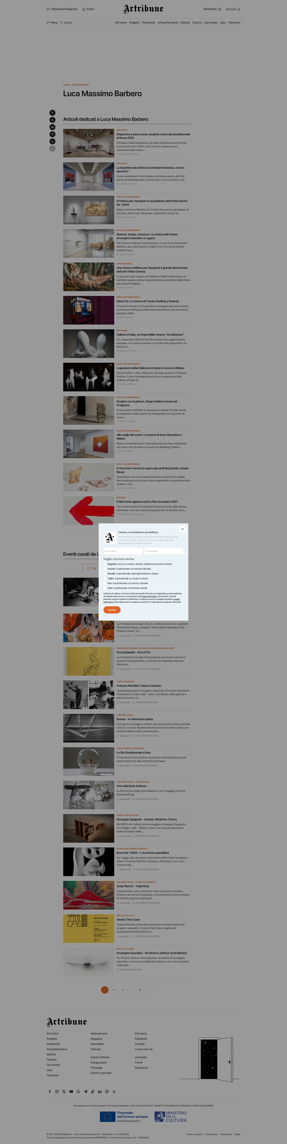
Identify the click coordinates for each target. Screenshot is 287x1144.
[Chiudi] (182, 529)
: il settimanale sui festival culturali (127, 587)
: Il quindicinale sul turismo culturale (128, 583)
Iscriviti (112, 609)
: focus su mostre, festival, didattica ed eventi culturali (140, 563)
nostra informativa (149, 596)
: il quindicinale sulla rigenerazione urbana (133, 573)
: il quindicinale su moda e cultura (128, 578)
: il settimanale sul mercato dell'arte (129, 568)
